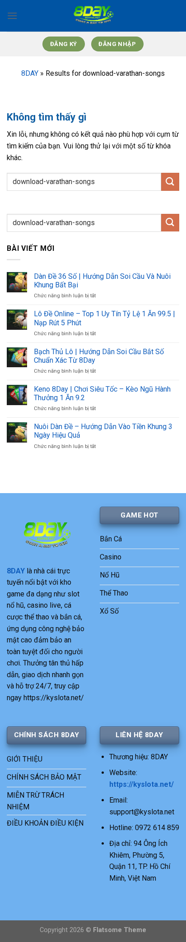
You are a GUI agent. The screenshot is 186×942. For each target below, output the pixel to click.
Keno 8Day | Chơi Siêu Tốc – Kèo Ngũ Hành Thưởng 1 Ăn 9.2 (102, 393)
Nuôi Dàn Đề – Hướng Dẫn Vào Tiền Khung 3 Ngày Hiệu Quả (103, 430)
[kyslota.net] (93, 16)
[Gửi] (170, 181)
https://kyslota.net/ (141, 784)
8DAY (29, 73)
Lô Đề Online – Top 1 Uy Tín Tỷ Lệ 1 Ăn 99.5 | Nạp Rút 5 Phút (104, 318)
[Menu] (12, 16)
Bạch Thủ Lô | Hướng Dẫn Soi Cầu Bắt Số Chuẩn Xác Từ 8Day (99, 356)
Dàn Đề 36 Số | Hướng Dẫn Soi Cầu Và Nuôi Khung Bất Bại (102, 280)
